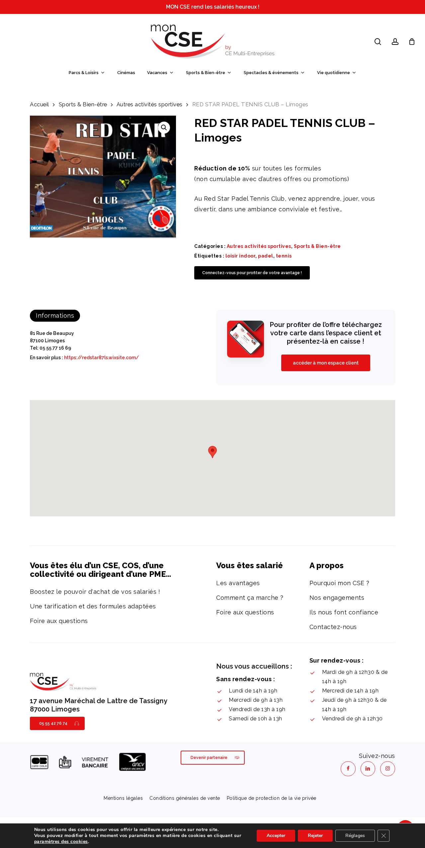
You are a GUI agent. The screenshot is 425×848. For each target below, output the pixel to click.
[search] (378, 41)
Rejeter (315, 835)
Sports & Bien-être (83, 104)
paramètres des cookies (61, 842)
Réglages (355, 835)
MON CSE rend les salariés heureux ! (212, 7)
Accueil (39, 104)
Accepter (276, 835)
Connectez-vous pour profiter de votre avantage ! (252, 272)
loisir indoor (240, 256)
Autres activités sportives (150, 104)
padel (265, 256)
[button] (164, 128)
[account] (395, 41)
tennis (284, 256)
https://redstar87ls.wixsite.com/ (101, 357)
